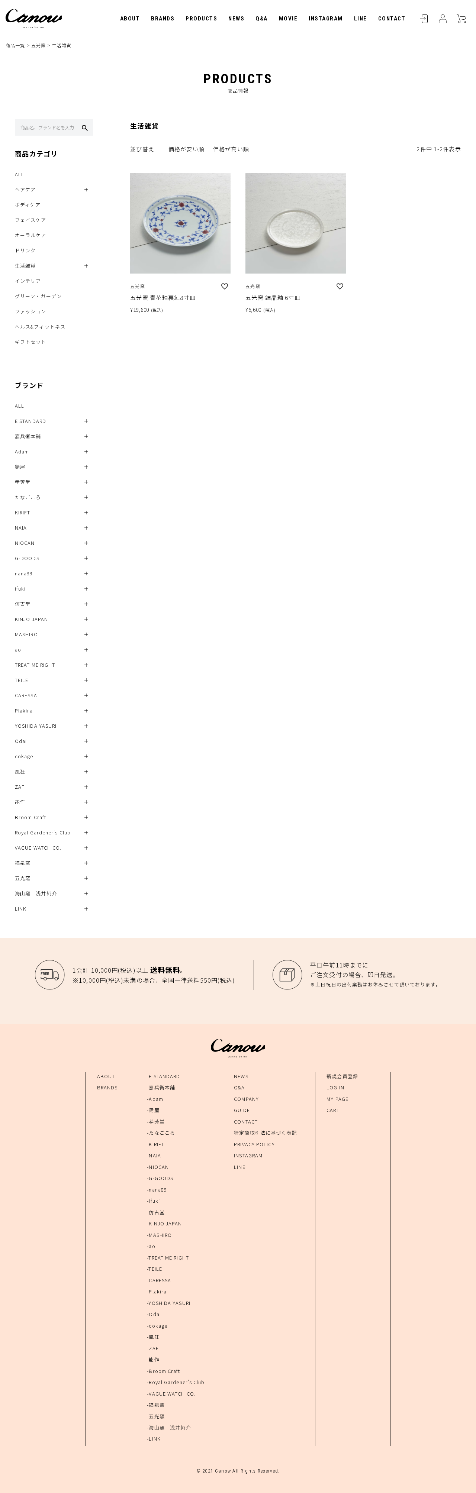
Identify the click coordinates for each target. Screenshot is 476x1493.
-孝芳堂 (155, 1121)
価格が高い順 (231, 149)
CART (461, 18)
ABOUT (130, 18)
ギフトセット (30, 341)
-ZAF (152, 1348)
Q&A (261, 18)
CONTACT (392, 18)
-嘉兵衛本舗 (161, 1087)
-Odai (154, 1314)
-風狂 (153, 1336)
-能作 (153, 1359)
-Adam (155, 1098)
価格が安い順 (186, 149)
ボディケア (28, 204)
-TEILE (154, 1268)
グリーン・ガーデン (38, 296)
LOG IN (335, 1087)
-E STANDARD (163, 1076)
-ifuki (153, 1200)
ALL (19, 174)
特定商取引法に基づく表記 (265, 1132)
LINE (360, 18)
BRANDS (162, 18)
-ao (151, 1246)
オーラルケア (30, 235)
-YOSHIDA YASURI (168, 1302)
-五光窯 (155, 1416)
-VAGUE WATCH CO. (171, 1393)
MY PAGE (337, 1098)
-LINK (154, 1438)
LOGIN (424, 18)
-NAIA (154, 1155)
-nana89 (157, 1189)
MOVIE (288, 18)
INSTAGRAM (326, 18)
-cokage (157, 1325)
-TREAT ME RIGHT (168, 1257)
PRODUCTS (201, 18)
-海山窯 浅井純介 (169, 1427)
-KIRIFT (155, 1144)
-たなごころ (161, 1132)
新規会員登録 (342, 1076)
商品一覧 (15, 45)
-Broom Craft (163, 1370)
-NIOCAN (158, 1166)
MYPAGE (442, 18)
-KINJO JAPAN (164, 1223)
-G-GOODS (160, 1178)
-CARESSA (159, 1280)
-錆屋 (153, 1110)
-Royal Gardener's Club (176, 1382)
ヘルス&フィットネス (40, 326)
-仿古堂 (155, 1212)
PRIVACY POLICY (254, 1144)
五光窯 (38, 45)
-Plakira (157, 1291)
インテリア (28, 280)
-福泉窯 (155, 1404)
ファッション (30, 311)
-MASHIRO (159, 1234)
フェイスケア (30, 219)
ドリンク (25, 250)
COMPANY (246, 1098)
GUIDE (242, 1110)
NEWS (236, 18)
